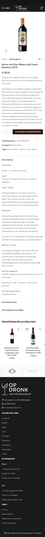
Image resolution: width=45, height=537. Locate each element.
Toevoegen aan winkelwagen (28, 132)
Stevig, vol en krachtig (11, 478)
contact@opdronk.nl (12, 407)
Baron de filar (12, 149)
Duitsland (6, 440)
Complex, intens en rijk (11, 469)
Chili (4, 431)
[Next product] (42, 59)
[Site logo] (22, 8)
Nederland (6, 449)
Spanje (4, 422)
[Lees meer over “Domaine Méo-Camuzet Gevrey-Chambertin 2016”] (40, 329)
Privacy (5, 509)
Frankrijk (5, 418)
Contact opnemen (9, 523)
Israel (4, 454)
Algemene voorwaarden (11, 518)
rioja (28, 149)
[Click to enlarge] (6, 50)
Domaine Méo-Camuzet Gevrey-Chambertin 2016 (33, 350)
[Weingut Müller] (33, 371)
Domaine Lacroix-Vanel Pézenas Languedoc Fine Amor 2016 (12, 351)
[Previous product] (37, 59)
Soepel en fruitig (8, 473)
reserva (22, 149)
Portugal (5, 436)
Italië (4, 427)
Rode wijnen (15, 59)
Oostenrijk (6, 445)
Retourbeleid (7, 514)
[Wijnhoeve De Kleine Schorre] (12, 371)
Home (4, 59)
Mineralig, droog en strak (12, 499)
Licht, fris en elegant (10, 495)
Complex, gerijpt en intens (12, 490)
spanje (34, 149)
